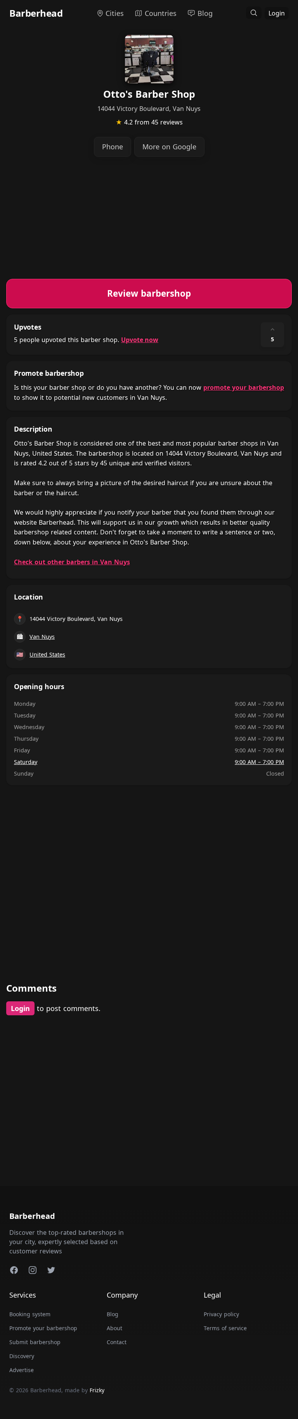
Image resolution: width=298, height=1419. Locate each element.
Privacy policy (221, 1314)
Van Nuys (42, 636)
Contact (116, 1342)
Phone (112, 146)
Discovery (21, 1356)
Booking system (29, 1314)
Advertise (21, 1370)
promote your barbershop (243, 387)
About (114, 1328)
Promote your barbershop (43, 1328)
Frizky (97, 1390)
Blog (112, 1314)
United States (47, 654)
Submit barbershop (35, 1342)
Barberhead (35, 13)
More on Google (169, 146)
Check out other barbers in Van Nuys (72, 562)
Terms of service (225, 1328)
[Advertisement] (149, 224)
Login (277, 13)
